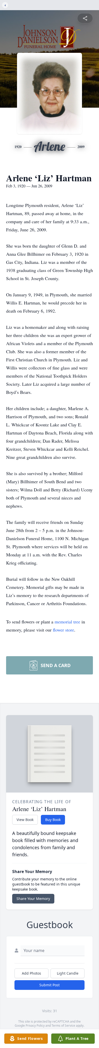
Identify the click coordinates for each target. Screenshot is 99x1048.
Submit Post (49, 984)
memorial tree (67, 622)
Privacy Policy (35, 1025)
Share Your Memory (33, 898)
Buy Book (53, 819)
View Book (25, 819)
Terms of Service (63, 1025)
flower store (63, 630)
